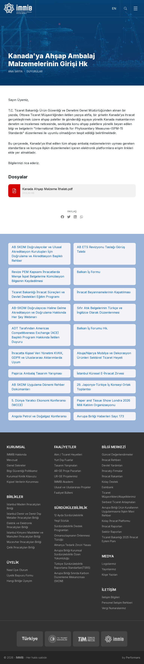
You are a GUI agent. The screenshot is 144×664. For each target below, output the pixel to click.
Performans (133, 657)
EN (114, 8)
